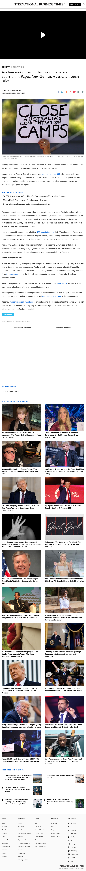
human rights (61, 283)
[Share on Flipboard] (70, 92)
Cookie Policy (39, 836)
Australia (54, 823)
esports (20, 850)
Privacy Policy (39, 833)
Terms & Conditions (41, 830)
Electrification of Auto (24, 833)
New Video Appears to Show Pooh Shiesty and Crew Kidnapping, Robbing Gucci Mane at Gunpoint (63, 761)
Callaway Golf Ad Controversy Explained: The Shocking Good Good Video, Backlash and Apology (63, 544)
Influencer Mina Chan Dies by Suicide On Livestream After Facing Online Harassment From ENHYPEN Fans (21, 435)
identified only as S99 (50, 174)
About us (37, 823)
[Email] (78, 92)
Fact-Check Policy (40, 846)
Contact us (38, 826)
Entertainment (6, 846)
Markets (4, 830)
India (52, 826)
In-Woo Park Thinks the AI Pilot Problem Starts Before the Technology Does (60, 802)
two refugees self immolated (21, 302)
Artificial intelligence (24, 843)
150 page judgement (46, 232)
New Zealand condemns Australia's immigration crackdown (26, 204)
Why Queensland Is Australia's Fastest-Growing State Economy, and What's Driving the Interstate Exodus (18, 777)
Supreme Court (12, 274)
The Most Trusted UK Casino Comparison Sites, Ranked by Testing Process (17, 789)
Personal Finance (7, 840)
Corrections (38, 840)
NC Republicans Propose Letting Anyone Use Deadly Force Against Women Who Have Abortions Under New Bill (20, 654)
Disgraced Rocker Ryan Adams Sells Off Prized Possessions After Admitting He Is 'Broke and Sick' (20, 471)
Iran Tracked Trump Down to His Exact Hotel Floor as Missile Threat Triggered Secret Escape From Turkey (64, 471)
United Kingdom (56, 833)
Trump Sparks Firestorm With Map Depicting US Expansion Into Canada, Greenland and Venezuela (64, 654)
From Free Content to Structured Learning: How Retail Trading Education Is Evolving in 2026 (16, 802)
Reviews (4, 856)
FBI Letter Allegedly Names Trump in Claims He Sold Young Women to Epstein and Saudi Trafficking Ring (20, 508)
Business (4, 833)
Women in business (24, 846)
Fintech (20, 856)
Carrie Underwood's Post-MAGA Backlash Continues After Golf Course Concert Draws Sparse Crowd (62, 435)
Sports (4, 853)
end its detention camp (51, 296)
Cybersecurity (22, 840)
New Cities (21, 853)
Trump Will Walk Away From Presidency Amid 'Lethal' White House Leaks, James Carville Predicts (19, 690)
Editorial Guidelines (64, 328)
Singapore (54, 830)
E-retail (20, 823)
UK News (4, 826)
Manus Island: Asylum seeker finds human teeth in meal (25, 200)
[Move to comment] (82, 92)
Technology (5, 843)
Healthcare (21, 830)
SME (3, 836)
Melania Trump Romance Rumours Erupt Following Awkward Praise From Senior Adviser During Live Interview (63, 617)
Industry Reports (23, 860)
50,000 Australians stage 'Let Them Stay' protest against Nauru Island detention (34, 196)
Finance (20, 836)
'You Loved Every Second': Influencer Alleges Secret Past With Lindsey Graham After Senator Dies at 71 (20, 581)
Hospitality (21, 826)
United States (55, 836)
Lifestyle (4, 850)
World (3, 823)
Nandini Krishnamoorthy (12, 90)
